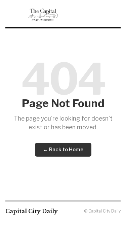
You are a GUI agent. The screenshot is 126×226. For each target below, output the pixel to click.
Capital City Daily (31, 211)
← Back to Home (63, 150)
